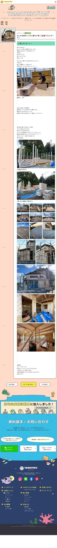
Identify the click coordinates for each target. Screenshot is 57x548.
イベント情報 (27, 508)
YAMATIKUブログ (16, 18)
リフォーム (8, 499)
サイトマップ (46, 490)
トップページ (4, 18)
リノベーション (9, 495)
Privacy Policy (33, 526)
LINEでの (9, 448)
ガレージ (7, 497)
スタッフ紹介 (8, 508)
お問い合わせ (46, 487)
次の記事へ (45, 384)
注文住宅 (7, 493)
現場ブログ (28, 18)
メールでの (47, 448)
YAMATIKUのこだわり (30, 489)
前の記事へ (12, 384)
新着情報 (26, 506)
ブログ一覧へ (28, 384)
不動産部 (7, 501)
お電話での (28, 448)
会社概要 (7, 506)
